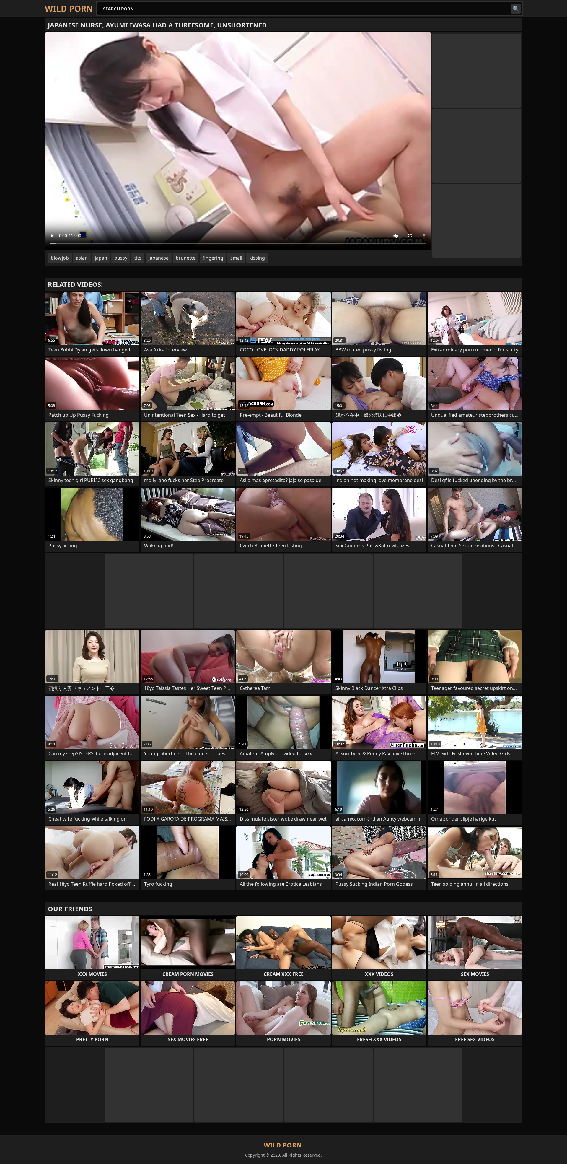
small (236, 258)
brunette (185, 258)
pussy (120, 258)
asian (82, 258)
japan (101, 258)
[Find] (516, 9)
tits (137, 258)
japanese (159, 258)
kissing (257, 258)
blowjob (60, 258)
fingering (213, 258)
